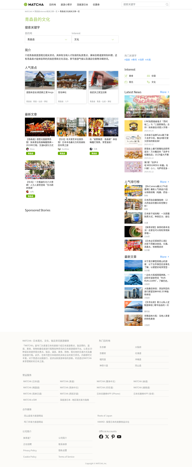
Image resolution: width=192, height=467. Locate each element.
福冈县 (103, 359)
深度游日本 (82, 4)
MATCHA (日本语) (31, 381)
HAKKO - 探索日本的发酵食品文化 (113, 421)
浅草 (142, 59)
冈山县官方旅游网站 (33, 415)
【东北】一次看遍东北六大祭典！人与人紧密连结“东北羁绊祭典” (39, 184)
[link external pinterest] (113, 437)
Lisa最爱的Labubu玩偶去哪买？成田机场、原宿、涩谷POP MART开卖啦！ (147, 111)
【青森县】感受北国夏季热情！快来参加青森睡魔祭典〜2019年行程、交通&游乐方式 (39, 142)
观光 (131, 81)
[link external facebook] (101, 437)
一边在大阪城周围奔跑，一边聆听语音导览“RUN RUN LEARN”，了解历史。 (157, 277)
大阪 (149, 59)
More (163, 92)
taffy (32, 192)
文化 (154, 81)
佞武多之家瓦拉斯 (98, 92)
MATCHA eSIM (30, 399)
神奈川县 (104, 365)
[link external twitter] (107, 437)
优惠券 (96, 4)
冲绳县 (138, 359)
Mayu (32, 149)
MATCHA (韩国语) (31, 387)
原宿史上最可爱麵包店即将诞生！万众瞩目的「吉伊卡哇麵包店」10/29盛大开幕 (157, 151)
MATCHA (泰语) (141, 381)
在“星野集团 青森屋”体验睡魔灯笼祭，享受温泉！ (103, 141)
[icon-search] (167, 4)
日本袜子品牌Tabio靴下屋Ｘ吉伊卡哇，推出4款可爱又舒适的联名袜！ (156, 137)
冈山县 (138, 365)
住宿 (154, 75)
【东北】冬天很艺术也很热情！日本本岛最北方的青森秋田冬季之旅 (71, 142)
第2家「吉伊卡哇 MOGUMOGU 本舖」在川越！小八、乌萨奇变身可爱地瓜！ (157, 167)
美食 (131, 75)
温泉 (128, 59)
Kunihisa (65, 149)
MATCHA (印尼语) (105, 387)
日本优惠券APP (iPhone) (108, 393)
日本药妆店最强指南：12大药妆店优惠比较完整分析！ (156, 202)
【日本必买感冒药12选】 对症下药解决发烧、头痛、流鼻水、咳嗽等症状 (157, 243)
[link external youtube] (119, 437)
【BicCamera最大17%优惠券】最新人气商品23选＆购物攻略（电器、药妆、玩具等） (157, 191)
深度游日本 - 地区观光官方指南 (74, 399)
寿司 (135, 59)
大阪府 (138, 346)
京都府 (103, 353)
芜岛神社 (62, 92)
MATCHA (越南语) (142, 387)
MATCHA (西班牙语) (69, 393)
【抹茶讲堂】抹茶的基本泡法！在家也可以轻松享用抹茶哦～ (157, 230)
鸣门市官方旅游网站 (33, 421)
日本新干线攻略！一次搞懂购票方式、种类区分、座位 (157, 215)
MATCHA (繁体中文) (106, 381)
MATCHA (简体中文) (69, 387)
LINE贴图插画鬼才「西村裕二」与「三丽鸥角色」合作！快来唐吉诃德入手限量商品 (157, 126)
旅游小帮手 (66, 4)
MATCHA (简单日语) (32, 393)
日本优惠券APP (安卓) (144, 393)
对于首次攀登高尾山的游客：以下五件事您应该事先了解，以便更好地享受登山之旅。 (157, 266)
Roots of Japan (105, 415)
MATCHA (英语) (67, 381)
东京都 (103, 346)
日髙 (95, 149)
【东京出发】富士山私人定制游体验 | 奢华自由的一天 (157, 303)
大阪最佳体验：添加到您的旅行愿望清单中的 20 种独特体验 (157, 291)
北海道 (138, 353)
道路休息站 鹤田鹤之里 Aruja (39, 92)
